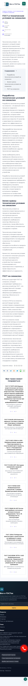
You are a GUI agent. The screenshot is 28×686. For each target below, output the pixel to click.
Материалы (3, 617)
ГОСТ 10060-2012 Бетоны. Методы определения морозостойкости (13, 637)
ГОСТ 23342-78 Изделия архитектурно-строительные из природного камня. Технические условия (14, 537)
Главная (2, 614)
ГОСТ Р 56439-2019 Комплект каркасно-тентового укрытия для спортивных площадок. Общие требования (14, 422)
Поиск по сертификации (6, 621)
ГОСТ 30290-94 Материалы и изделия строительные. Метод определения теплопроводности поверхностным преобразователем (10, 642)
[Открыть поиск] (25, 679)
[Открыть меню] (4, 4)
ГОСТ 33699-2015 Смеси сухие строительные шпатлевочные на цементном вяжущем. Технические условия (12, 648)
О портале (3, 619)
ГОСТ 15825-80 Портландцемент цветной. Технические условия (11, 633)
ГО (2, 589)
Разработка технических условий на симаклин (13, 77)
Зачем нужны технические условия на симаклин (13, 84)
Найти (14, 608)
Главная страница (7, 11)
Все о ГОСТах (15, 4)
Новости (2, 627)
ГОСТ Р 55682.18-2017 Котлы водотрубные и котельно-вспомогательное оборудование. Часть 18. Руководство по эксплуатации (14, 513)
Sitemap (2, 670)
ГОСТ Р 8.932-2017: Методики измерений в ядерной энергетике (14, 466)
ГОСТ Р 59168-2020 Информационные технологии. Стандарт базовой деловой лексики (14, 488)
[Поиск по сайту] (24, 3)
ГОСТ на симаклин (13, 89)
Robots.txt (8, 670)
